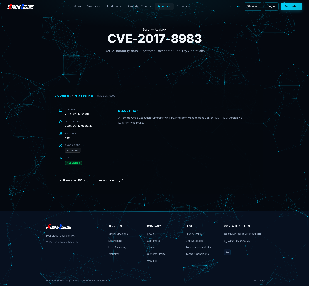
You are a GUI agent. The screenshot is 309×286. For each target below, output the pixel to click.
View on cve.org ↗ (111, 180)
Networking (115, 240)
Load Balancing (117, 247)
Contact (182, 6)
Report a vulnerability (198, 247)
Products (112, 6)
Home (77, 6)
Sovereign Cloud (137, 6)
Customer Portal (156, 253)
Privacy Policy (194, 233)
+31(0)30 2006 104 (239, 241)
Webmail (252, 6)
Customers (153, 240)
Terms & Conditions (197, 253)
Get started (291, 6)
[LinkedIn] (227, 252)
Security (162, 6)
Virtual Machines (118, 233)
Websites (113, 253)
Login (271, 6)
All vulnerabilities (84, 95)
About (150, 233)
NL (231, 6)
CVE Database (63, 95)
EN (239, 6)
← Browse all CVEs (72, 180)
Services (92, 6)
